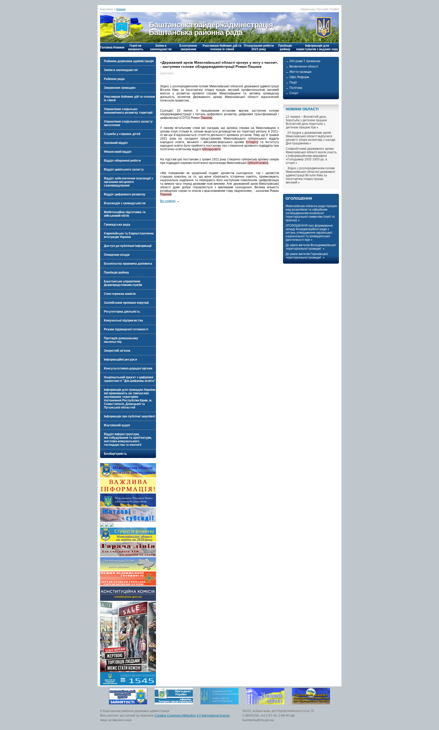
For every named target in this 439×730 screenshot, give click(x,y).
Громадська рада (117, 224)
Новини (121, 9)
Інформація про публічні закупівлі (129, 416)
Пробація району (285, 47)
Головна (106, 47)
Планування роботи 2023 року (259, 47)
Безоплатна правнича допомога (128, 263)
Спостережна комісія (120, 294)
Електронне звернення (188, 47)
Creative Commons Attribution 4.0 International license (192, 715)
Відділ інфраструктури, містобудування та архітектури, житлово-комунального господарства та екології (128, 439)
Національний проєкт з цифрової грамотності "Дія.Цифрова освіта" (129, 379)
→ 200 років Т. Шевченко (303, 61)
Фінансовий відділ (118, 152)
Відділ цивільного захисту (124, 169)
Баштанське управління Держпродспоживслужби (123, 283)
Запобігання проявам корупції (126, 302)
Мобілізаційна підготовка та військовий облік (125, 213)
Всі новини (168, 201)
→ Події (291, 82)
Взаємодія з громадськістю (125, 203)
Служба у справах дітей (122, 134)
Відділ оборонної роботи (122, 160)
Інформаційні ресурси (120, 359)
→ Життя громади (298, 72)
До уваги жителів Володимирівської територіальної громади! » (311, 246)
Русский (322, 9)
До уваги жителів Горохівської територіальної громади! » (307, 255)
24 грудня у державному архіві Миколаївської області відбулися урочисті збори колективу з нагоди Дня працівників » (310, 138)
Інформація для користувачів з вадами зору (317, 47)
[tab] (128, 61)
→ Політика (294, 88)
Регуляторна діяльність (122, 311)
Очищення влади (117, 255)
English (334, 9)
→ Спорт (292, 93)
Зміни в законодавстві (160, 47)
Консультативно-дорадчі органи (128, 368)
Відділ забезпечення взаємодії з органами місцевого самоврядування (128, 182)
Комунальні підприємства (123, 320)
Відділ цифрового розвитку (124, 194)
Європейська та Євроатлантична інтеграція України (129, 235)
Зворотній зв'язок (117, 350)
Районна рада (114, 79)
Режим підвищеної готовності (126, 329)
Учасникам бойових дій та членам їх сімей (221, 47)
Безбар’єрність (115, 453)
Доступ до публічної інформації (127, 246)
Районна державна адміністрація (129, 61)
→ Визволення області (302, 66)
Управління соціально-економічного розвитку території (128, 110)
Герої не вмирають (135, 47)
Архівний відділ (116, 143)
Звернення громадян (119, 88)
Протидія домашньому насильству (121, 340)
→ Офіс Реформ (297, 77)
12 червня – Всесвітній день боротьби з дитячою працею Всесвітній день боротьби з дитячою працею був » (306, 122)
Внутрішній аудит (117, 425)
